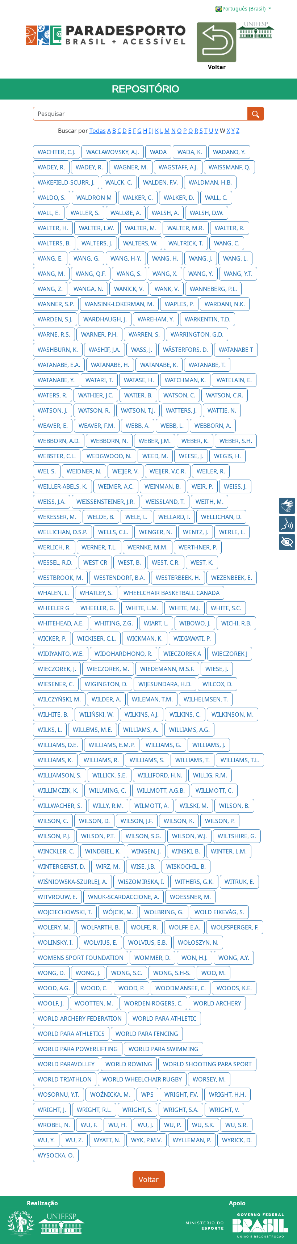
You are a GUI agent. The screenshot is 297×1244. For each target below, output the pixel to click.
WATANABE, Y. (56, 380)
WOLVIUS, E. (100, 942)
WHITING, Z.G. (114, 623)
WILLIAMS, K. (55, 760)
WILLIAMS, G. (163, 745)
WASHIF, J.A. (104, 350)
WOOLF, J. (51, 1003)
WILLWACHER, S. (60, 806)
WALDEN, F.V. (160, 182)
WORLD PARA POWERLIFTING (78, 1049)
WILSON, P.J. (54, 836)
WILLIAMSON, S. (59, 775)
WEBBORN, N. (109, 441)
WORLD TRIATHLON (65, 1079)
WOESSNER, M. (190, 897)
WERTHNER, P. (198, 547)
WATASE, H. (139, 380)
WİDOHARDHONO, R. (123, 654)
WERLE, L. (232, 532)
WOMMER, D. (152, 958)
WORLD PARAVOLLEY (66, 1064)
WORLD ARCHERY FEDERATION (80, 1018)
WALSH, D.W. (206, 213)
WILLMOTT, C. (214, 790)
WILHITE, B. (53, 714)
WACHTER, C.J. (56, 152)
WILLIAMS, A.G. (189, 730)
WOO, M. (213, 973)
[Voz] (287, 524)
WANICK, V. (129, 289)
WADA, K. (189, 152)
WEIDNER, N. (84, 471)
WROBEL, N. (54, 1125)
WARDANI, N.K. (225, 304)
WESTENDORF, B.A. (119, 578)
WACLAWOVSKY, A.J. (112, 152)
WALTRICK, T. (185, 243)
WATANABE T (236, 350)
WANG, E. (50, 258)
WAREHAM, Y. (156, 319)
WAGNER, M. (131, 167)
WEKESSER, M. (57, 517)
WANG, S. (129, 274)
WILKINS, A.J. (142, 714)
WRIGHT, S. (137, 1110)
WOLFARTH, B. (100, 927)
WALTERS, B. (54, 243)
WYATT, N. (107, 1140)
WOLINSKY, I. (55, 942)
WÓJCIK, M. (118, 912)
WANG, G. (87, 258)
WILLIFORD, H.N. (160, 775)
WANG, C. (226, 243)
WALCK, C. (118, 182)
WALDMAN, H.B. (210, 182)
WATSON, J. (52, 410)
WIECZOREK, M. (108, 669)
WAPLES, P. (179, 304)
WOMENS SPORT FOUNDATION (81, 958)
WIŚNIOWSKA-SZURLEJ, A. (72, 882)
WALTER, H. (53, 228)
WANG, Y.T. (238, 274)
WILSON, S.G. (143, 836)
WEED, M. (155, 456)
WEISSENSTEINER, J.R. (105, 502)
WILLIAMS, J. (208, 745)
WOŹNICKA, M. (110, 1094)
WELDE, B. (100, 517)
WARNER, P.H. (99, 334)
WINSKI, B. (186, 851)
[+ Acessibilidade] (287, 542)
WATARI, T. (99, 380)
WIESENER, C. (56, 684)
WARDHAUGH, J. (105, 319)
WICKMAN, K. (145, 638)
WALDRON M (94, 198)
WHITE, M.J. (184, 608)
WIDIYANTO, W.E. (61, 654)
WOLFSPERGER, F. (235, 927)
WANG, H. (165, 258)
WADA (158, 152)
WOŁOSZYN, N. (198, 942)
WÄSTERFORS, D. (185, 350)
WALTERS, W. (140, 243)
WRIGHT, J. (52, 1110)
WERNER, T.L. (99, 547)
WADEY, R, (51, 167)
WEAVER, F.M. (97, 426)
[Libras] (287, 506)
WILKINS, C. (185, 714)
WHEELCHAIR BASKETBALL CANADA (171, 593)
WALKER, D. (179, 198)
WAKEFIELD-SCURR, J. (66, 182)
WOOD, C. (94, 988)
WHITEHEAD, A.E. (61, 623)
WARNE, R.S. (54, 334)
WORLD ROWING (128, 1064)
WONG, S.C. (126, 973)
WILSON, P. (220, 821)
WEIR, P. (202, 486)
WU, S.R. (236, 1125)
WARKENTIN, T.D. (207, 319)
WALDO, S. (52, 198)
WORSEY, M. (209, 1079)
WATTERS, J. (181, 410)
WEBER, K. (195, 441)
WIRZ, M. (108, 866)
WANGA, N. (88, 289)
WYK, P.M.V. (146, 1140)
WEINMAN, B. (163, 486)
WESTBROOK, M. (60, 578)
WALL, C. (216, 198)
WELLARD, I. (174, 517)
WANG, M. (51, 274)
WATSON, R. (94, 410)
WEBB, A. (138, 426)
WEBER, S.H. (235, 441)
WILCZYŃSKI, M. (59, 699)
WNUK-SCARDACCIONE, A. (123, 897)
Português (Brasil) (244, 8)
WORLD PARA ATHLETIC (164, 1018)
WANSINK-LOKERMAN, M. (119, 304)
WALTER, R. (229, 228)
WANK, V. (167, 289)
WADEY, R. (89, 167)
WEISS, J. (235, 486)
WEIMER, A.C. (116, 486)
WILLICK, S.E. (109, 775)
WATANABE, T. (207, 365)
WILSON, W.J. (189, 836)
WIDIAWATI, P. (192, 638)
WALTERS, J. (96, 243)
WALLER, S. (85, 213)
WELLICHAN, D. (221, 517)
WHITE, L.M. (142, 608)
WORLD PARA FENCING (147, 1034)
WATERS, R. (52, 395)
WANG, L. (235, 258)
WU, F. (89, 1125)
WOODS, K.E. (234, 988)
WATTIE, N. (222, 410)
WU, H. (117, 1125)
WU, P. (172, 1125)
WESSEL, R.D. (55, 562)
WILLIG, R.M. (210, 775)
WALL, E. (49, 213)
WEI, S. (47, 471)
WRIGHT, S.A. (180, 1110)
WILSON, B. (234, 806)
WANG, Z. (50, 289)
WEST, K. (202, 562)
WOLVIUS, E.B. (147, 942)
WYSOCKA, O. (56, 1155)
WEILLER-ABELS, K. (62, 486)
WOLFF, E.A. (184, 927)
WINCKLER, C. (56, 851)
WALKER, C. (138, 198)
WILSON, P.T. (98, 836)
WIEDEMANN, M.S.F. (167, 669)
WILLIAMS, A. (140, 730)
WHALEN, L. (53, 593)
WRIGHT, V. (224, 1110)
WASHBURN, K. (58, 350)
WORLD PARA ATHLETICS (71, 1034)
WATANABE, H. (110, 365)
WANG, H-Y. (125, 258)
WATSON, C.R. (224, 395)
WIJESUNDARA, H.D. (165, 684)
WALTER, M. (140, 228)
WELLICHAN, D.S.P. (62, 532)
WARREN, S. (144, 334)
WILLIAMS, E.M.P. (112, 745)
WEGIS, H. (227, 456)
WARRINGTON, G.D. (197, 334)
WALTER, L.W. (96, 228)
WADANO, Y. (229, 152)
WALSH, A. (165, 213)
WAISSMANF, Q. (229, 167)
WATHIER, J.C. (95, 395)
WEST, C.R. (166, 562)
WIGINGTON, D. (106, 684)
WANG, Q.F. (91, 274)
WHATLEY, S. (96, 593)
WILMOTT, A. (151, 806)
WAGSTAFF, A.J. (178, 167)
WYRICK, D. (237, 1140)
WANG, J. (200, 258)
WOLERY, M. (54, 927)
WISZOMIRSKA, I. (141, 882)
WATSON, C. (179, 395)
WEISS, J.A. (52, 502)
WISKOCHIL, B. (186, 866)
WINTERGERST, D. (61, 866)
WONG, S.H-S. (172, 973)
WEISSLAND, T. (165, 502)
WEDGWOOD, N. (109, 456)
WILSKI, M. (194, 806)
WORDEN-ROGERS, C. (153, 1003)
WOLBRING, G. (164, 912)
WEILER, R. (211, 471)
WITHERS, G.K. (194, 882)
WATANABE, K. (159, 365)
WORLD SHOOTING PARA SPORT (207, 1064)
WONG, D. (51, 973)
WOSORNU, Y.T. (58, 1094)
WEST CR (95, 562)
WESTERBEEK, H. (178, 578)
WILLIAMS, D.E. (58, 745)
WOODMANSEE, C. (180, 988)
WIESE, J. (216, 669)
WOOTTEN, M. (94, 1003)
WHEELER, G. (97, 608)
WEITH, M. (209, 502)
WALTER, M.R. (185, 228)
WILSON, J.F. (137, 821)
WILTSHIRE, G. (237, 836)
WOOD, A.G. (54, 988)
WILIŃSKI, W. (96, 714)
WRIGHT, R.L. (94, 1110)
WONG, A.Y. (233, 958)
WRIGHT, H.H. (227, 1094)
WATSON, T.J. (138, 410)
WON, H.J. (194, 958)
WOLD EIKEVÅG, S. (219, 912)
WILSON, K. (179, 821)
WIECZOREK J (229, 654)
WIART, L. (156, 623)
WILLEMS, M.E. (92, 730)
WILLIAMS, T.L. (240, 760)
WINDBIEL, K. (103, 851)
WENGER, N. (155, 532)
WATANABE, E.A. (59, 365)
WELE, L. (136, 517)
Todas (97, 131)
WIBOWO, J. (194, 623)
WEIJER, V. (125, 471)
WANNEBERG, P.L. (213, 289)
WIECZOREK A (182, 654)
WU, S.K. (203, 1125)
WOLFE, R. (144, 927)
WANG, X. (164, 274)
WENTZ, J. (195, 532)
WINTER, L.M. (229, 851)
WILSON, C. (53, 821)
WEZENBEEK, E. (231, 578)
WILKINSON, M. (233, 714)
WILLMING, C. (107, 790)
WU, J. (145, 1125)
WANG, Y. (200, 274)
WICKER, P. (52, 638)
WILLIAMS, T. (192, 760)
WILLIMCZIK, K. (58, 790)
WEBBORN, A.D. (59, 441)
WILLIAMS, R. (101, 760)
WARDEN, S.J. (55, 319)
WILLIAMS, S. (147, 760)
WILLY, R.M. (108, 806)
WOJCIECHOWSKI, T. (65, 912)
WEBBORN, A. (212, 426)
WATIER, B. (138, 395)
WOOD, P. (131, 988)
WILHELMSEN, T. (206, 699)
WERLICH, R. (54, 547)
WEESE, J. (191, 456)
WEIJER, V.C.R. (168, 471)
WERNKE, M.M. (147, 547)
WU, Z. (74, 1140)
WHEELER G (54, 608)
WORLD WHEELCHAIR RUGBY (142, 1079)
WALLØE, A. (125, 213)
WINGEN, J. (146, 851)
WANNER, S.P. (56, 304)
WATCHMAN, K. (185, 380)
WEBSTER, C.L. (57, 456)
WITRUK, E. (239, 882)
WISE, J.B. (143, 866)
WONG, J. (88, 973)
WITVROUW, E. (57, 897)
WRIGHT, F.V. (181, 1094)
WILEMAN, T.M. (152, 699)
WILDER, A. (106, 699)
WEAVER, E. (53, 426)
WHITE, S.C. (226, 608)
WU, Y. (46, 1140)
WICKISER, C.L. (96, 638)
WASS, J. (141, 350)
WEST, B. (129, 562)
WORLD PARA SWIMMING (163, 1049)
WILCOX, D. (217, 684)
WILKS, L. (50, 730)
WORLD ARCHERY (217, 1003)
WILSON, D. (94, 821)
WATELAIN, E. (234, 380)
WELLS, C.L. (113, 532)
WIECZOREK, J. (57, 669)
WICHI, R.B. (236, 623)
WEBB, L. (172, 426)
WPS (147, 1094)
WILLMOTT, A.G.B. (161, 790)
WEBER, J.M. (155, 441)
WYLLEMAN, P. (192, 1140)
